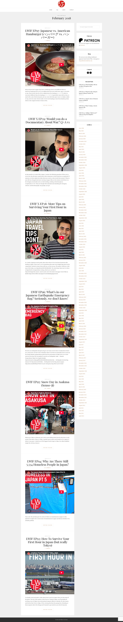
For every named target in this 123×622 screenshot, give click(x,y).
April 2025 (81, 149)
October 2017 (82, 336)
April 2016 (81, 384)
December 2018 (82, 302)
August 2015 (82, 405)
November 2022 (83, 212)
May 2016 (81, 381)
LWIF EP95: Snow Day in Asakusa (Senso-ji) (47, 383)
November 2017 (83, 334)
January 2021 (82, 260)
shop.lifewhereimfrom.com (85, 60)
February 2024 (82, 181)
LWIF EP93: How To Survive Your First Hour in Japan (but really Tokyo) (47, 542)
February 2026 (82, 136)
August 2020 (82, 265)
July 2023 (81, 196)
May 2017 (81, 350)
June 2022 (81, 226)
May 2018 (81, 318)
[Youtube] (88, 73)
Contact (72, 9)
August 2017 (82, 342)
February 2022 (82, 236)
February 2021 (82, 257)
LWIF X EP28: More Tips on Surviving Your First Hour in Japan (47, 207)
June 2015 (81, 410)
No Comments (47, 125)
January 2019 (82, 299)
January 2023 (82, 207)
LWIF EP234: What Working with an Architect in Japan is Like (88, 85)
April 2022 (81, 231)
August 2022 (82, 220)
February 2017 (82, 358)
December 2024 (82, 157)
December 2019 (82, 273)
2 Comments (47, 40)
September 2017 (83, 339)
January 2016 (82, 392)
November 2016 (83, 365)
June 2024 (81, 173)
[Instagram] (90, 73)
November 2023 (83, 186)
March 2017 (82, 355)
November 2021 (83, 241)
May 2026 (81, 130)
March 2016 (82, 387)
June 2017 (81, 347)
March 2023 (82, 202)
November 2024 (83, 160)
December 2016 (82, 363)
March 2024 (82, 178)
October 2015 (82, 400)
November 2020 (83, 262)
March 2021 (82, 255)
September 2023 (83, 191)
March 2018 (82, 323)
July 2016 (81, 376)
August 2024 (82, 167)
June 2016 (81, 379)
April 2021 (81, 252)
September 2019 (83, 281)
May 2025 (81, 146)
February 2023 (82, 204)
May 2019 (81, 289)
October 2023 (82, 189)
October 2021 (82, 244)
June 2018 (81, 315)
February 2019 (82, 297)
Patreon (82, 45)
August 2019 (82, 284)
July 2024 (81, 170)
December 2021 (82, 239)
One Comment (47, 388)
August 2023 (82, 194)
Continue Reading (47, 105)
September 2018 (83, 310)
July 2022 (81, 223)
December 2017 (82, 331)
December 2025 (82, 141)
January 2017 (82, 360)
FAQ (57, 9)
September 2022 (83, 218)
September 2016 (83, 371)
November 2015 (83, 397)
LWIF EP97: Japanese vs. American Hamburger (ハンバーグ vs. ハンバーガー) (47, 34)
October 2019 (82, 278)
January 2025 (82, 154)
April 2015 (81, 416)
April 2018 (81, 321)
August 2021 (82, 247)
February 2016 (82, 389)
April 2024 (81, 175)
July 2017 (81, 344)
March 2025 (82, 152)
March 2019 (82, 294)
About (63, 9)
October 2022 (82, 215)
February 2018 (82, 326)
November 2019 (83, 276)
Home (50, 9)
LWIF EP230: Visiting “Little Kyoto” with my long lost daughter (88, 113)
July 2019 (81, 286)
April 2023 (81, 199)
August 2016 (82, 373)
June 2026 (81, 128)
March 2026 (82, 133)
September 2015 (83, 402)
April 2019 (81, 292)
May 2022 (81, 228)
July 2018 (81, 313)
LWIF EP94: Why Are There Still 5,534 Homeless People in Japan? (47, 462)
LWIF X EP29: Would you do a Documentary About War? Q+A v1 (48, 120)
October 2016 (82, 368)
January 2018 (82, 328)
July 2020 (81, 268)
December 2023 (82, 183)
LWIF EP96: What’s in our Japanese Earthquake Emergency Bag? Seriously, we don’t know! (48, 295)
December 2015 (82, 394)
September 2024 (83, 165)
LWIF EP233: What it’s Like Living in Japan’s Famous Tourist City (88, 92)
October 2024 (82, 162)
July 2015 (81, 408)
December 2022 (82, 210)
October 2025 (82, 144)
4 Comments (47, 301)
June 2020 (81, 270)
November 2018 (83, 305)
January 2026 (82, 138)
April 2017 (81, 352)
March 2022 (82, 233)
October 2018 (82, 307)
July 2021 (81, 249)
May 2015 (81, 413)
